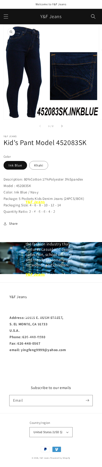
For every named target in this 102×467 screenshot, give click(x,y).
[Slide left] (40, 126)
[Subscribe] (87, 400)
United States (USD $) (47, 432)
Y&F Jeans (44, 458)
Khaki (38, 165)
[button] (6, 16)
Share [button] (13, 223)
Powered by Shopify (60, 458)
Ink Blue (15, 165)
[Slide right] (61, 126)
